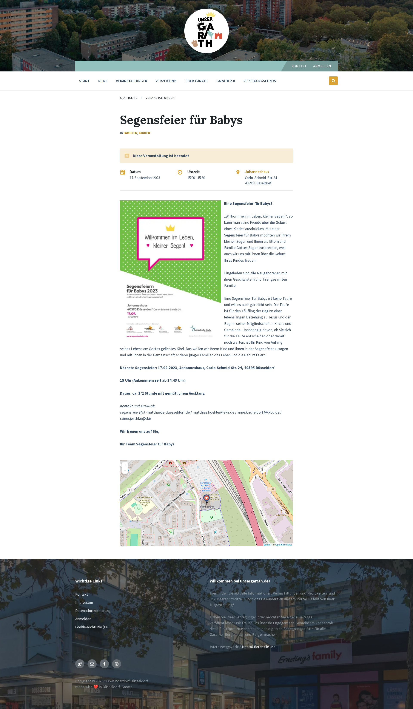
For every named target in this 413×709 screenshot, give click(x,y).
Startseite (128, 98)
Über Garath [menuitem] (196, 81)
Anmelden (322, 66)
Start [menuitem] (84, 81)
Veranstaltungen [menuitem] (131, 81)
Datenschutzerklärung (93, 610)
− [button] (125, 470)
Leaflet (267, 544)
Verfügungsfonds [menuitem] (259, 81)
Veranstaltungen (160, 98)
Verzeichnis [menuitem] (166, 81)
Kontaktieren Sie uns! (259, 646)
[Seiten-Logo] (206, 51)
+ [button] (125, 465)
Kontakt (299, 66)
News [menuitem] (102, 81)
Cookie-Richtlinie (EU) (92, 627)
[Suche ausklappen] (333, 80)
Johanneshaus (257, 171)
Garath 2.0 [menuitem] (225, 81)
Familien (130, 133)
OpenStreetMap (283, 544)
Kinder (144, 133)
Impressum (84, 602)
